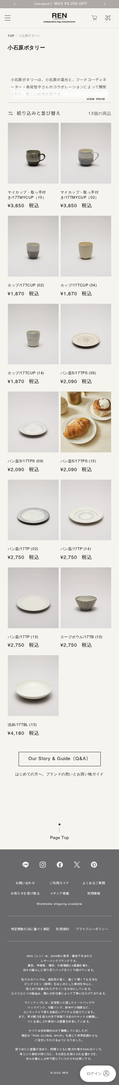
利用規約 (62, 929)
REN (65, 1072)
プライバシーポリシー (92, 929)
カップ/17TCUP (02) (26, 285)
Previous (15, 4)
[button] (7, 18)
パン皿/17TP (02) (23, 549)
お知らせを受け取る (25, 893)
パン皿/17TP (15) (23, 637)
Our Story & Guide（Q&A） (59, 758)
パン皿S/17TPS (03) (78, 373)
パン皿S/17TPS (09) (26, 461)
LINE (25, 865)
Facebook (60, 865)
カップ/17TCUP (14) (26, 373)
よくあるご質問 (93, 883)
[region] (59, 4)
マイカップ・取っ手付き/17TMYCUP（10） (27, 195)
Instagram (43, 865)
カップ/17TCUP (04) (78, 285)
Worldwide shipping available (59, 904)
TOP (11, 36)
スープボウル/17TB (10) (81, 637)
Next (104, 4)
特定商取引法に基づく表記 (30, 929)
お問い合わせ (25, 883)
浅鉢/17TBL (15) (22, 725)
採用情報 (93, 893)
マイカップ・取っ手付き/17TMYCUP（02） (79, 195)
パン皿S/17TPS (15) (78, 461)
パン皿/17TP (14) (75, 549)
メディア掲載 (59, 893)
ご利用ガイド (59, 883)
